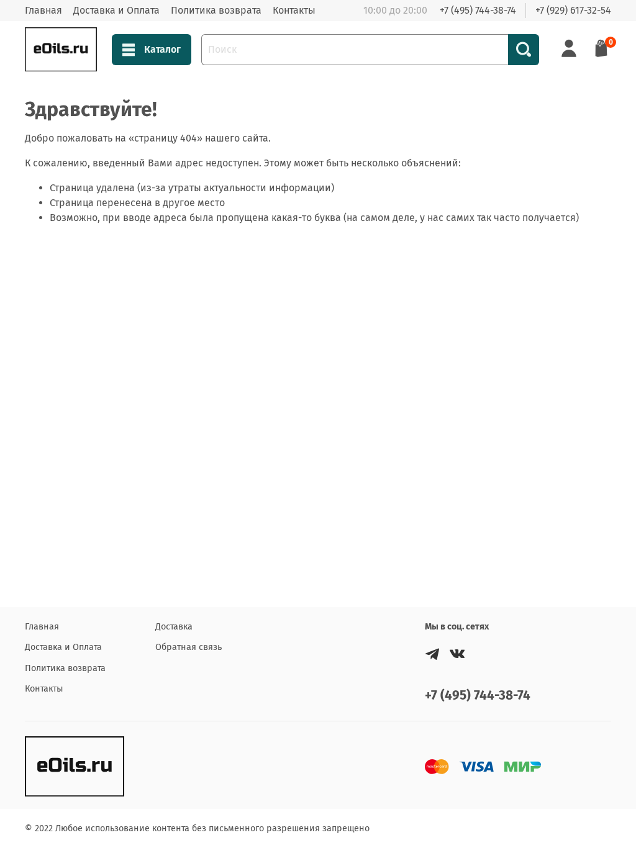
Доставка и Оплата (116, 10)
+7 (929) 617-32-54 (573, 10)
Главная (43, 10)
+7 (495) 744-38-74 (478, 10)
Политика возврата (216, 10)
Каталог (162, 49)
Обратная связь (188, 647)
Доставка (174, 626)
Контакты (294, 10)
